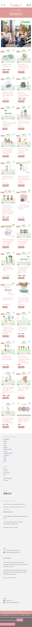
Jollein (4, 459)
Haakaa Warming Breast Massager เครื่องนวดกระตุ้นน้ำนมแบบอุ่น (23, 66)
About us (5, 469)
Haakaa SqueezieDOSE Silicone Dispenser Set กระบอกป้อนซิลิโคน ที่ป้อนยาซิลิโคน (23, 179)
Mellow (5, 441)
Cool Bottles (6, 455)
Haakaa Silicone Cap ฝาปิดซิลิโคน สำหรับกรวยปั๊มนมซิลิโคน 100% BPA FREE (24, 420)
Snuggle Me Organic (7, 453)
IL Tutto (5, 445)
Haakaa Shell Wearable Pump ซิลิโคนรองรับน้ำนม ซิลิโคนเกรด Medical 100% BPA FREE (23, 270)
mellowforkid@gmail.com (13, 552)
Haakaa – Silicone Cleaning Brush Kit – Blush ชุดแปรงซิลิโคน (7, 357)
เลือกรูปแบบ (5, 72)
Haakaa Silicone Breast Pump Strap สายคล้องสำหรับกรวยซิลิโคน (23, 241)
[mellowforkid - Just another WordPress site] (16, 5)
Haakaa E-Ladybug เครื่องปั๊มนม (7, 65)
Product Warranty (7, 478)
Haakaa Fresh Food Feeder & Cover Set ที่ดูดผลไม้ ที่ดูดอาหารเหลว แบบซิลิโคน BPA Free (8, 329)
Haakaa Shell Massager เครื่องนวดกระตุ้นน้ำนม (7, 298)
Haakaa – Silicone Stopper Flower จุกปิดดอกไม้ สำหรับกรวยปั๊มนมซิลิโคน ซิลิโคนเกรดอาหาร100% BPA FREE (24, 359)
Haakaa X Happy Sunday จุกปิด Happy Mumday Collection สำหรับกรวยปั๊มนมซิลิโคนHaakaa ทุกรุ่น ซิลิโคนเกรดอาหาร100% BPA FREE (8, 210)
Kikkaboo (5, 447)
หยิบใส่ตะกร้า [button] (21, 72)
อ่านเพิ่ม (4, 128)
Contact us (5, 471)
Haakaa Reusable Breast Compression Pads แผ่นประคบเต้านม (24, 207)
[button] (2, 5)
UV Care (5, 451)
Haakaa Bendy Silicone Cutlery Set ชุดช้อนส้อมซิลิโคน (8, 178)
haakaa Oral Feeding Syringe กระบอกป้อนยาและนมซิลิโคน (23, 150)
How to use (5, 480)
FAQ (4, 475)
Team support (6, 473)
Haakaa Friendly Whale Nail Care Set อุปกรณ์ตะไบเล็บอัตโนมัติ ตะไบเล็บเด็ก (8, 94)
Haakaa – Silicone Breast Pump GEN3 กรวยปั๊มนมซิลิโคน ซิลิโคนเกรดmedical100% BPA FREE (8, 390)
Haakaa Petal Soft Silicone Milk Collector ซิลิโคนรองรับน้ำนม (9, 123)
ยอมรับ (20, 620)
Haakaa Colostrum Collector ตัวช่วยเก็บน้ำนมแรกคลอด (22, 328)
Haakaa (5, 443)
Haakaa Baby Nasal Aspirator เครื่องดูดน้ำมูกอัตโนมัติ (8, 268)
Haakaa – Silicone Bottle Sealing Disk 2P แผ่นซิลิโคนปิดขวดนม (23, 388)
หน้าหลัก (13, 10)
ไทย (30, 3)
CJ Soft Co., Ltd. (27, 612)
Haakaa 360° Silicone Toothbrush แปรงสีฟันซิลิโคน (24, 123)
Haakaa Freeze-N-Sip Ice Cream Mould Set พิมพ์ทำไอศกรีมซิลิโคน (7, 150)
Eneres (4, 461)
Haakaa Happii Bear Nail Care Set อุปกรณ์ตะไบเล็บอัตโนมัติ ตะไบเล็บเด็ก (8, 241)
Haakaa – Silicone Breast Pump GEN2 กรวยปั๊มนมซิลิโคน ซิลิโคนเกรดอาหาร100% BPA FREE (8, 420)
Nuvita (4, 457)
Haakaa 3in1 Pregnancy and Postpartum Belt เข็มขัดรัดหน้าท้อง (23, 94)
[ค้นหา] (4, 4)
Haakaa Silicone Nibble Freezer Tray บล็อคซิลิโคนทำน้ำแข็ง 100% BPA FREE (23, 300)
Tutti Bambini (6, 439)
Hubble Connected (7, 449)
